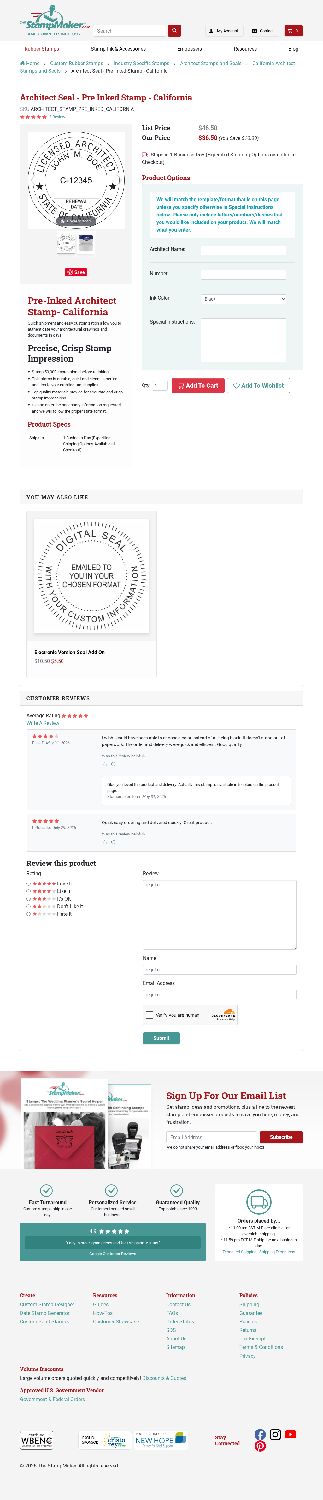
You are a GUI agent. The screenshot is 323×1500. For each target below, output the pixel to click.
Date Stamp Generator (44, 1313)
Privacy (247, 1356)
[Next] (120, 180)
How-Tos (103, 1313)
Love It (64, 884)
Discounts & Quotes (164, 1378)
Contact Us (178, 1305)
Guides (101, 1305)
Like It (63, 891)
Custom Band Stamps (44, 1322)
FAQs (172, 1313)
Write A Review (42, 723)
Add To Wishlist (262, 385)
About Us (176, 1339)
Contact (267, 30)
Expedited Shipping (239, 1251)
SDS (171, 1330)
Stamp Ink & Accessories (118, 49)
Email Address (159, 983)
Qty (146, 385)
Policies (248, 1322)
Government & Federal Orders (53, 1399)
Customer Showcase (116, 1322)
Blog (293, 49)
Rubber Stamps (42, 49)
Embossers (189, 49)
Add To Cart (201, 385)
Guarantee (250, 1313)
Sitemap (175, 1347)
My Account (227, 30)
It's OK (63, 899)
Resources (245, 49)
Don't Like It (69, 906)
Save (79, 272)
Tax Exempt (252, 1339)
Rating (33, 874)
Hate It (64, 914)
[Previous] (33, 180)
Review (151, 874)
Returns (247, 1330)
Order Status (180, 1322)
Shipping (249, 1305)
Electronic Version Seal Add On (69, 652)
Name (149, 958)
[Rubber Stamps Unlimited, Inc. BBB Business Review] (67, 1440)
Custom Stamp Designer (47, 1305)
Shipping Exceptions (277, 1251)
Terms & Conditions (261, 1347)
